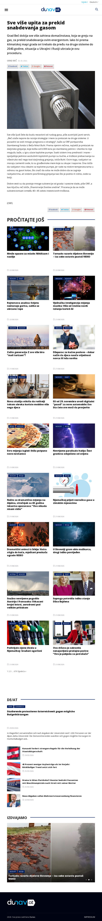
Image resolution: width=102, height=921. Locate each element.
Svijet (21, 229)
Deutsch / (94, 2)
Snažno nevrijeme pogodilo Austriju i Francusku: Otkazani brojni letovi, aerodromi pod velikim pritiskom (25, 603)
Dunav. (32, 917)
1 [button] (86, 879)
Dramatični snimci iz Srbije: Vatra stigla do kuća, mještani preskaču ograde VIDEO (27, 552)
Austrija (13, 574)
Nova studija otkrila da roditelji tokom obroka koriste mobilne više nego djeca (28, 404)
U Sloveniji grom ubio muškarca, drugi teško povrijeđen (72, 551)
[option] (51, 852)
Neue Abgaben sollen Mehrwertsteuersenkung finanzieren (52, 796)
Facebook (13, 66)
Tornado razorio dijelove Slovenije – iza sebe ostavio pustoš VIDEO (73, 255)
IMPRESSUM (89, 917)
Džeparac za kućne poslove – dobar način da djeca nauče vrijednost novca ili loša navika (73, 355)
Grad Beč (12, 60)
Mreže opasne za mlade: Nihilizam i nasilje (28, 255)
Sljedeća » (22, 671)
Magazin (59, 279)
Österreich (19, 707)
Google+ (37, 66)
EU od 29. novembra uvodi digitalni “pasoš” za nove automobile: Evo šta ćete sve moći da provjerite (73, 404)
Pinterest (49, 66)
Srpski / (85, 2)
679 (15, 671)
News (10, 707)
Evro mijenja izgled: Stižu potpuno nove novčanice (27, 452)
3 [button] (91, 879)
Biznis (12, 426)
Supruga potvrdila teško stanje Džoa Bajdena (71, 600)
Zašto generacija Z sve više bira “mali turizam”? (25, 354)
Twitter (25, 66)
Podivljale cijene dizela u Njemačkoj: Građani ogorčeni (24, 649)
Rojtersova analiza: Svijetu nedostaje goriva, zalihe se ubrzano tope (23, 305)
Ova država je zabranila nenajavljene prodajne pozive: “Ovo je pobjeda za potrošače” (71, 650)
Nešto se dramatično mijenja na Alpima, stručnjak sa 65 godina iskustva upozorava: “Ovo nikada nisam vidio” (27, 504)
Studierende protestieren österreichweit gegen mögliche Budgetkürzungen (41, 713)
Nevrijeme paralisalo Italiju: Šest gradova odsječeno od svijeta (72, 452)
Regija (67, 229)
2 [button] (89, 879)
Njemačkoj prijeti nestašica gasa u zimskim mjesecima (73, 501)
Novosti (13, 229)
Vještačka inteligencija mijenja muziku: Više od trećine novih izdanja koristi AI (71, 305)
